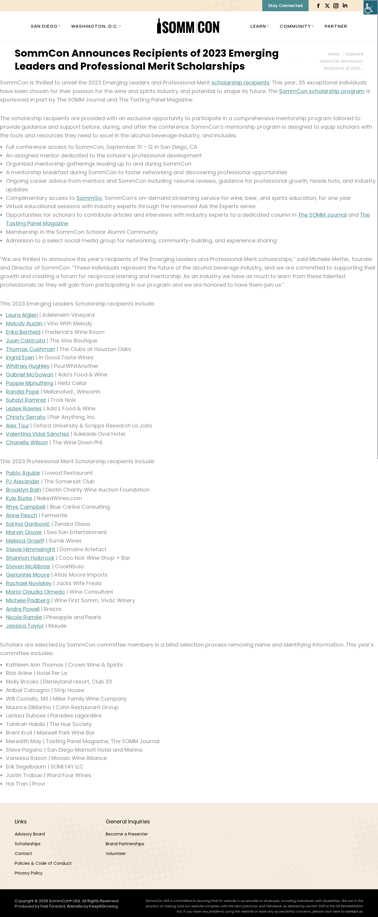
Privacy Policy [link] (29, 873)
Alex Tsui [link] (17, 425)
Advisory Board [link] (30, 834)
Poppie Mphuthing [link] (29, 383)
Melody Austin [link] (24, 323)
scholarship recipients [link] (240, 82)
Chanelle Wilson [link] (27, 442)
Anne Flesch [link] (21, 515)
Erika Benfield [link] (23, 332)
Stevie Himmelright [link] (30, 549)
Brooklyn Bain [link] (23, 489)
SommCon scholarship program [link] (322, 91)
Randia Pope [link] (22, 391)
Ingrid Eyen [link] (20, 357)
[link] (371, 7)
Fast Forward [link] (52, 906)
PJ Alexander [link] (23, 481)
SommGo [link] (89, 198)
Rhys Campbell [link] (25, 506)
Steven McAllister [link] (28, 566)
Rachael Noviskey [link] (29, 583)
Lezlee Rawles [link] (24, 408)
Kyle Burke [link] (19, 498)
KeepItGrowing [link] (103, 906)
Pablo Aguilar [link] (23, 473)
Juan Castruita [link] (25, 340)
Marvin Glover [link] (24, 532)
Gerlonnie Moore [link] (28, 574)
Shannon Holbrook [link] (30, 558)
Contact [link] (23, 853)
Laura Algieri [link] (22, 315)
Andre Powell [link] (23, 609)
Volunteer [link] (116, 853)
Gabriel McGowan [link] (29, 374)
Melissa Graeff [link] (25, 540)
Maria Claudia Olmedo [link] (35, 591)
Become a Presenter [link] (127, 834)
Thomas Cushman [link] (30, 349)
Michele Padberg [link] (28, 600)
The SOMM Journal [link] (322, 214)
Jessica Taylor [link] (25, 625)
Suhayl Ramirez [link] (26, 400)
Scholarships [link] (27, 844)
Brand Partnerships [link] (125, 844)
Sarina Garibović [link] (28, 524)
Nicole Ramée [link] (24, 617)
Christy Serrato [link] (26, 417)
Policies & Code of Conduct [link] (43, 863)
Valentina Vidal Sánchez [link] (37, 434)
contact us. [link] (354, 911)
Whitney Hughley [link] (28, 366)
